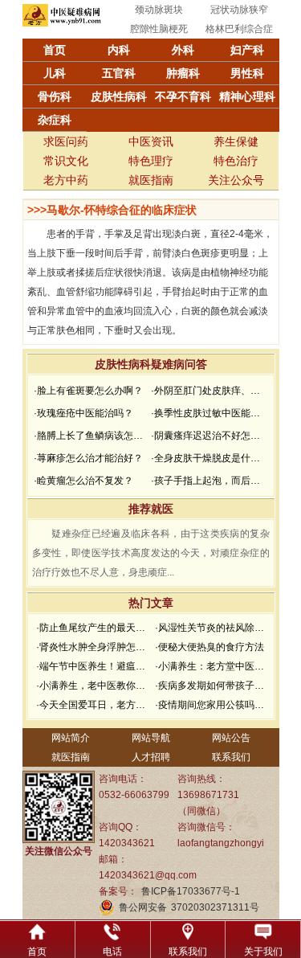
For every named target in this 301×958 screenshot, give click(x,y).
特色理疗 (150, 160)
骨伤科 (54, 96)
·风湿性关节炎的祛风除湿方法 (212, 627)
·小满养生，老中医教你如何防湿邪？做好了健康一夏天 (93, 685)
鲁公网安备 (143, 907)
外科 (183, 49)
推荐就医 (150, 508)
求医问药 (65, 141)
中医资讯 (150, 141)
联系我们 (231, 757)
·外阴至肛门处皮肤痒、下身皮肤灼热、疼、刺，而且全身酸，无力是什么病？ (208, 390)
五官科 (119, 73)
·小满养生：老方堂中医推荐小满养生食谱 (212, 666)
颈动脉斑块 (159, 9)
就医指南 (150, 180)
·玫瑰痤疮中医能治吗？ (83, 413)
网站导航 (151, 737)
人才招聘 (151, 757)
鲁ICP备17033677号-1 (190, 891)
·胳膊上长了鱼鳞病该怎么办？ (91, 435)
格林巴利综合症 (239, 29)
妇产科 (247, 49)
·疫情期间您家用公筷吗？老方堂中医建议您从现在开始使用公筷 (212, 704)
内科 (119, 49)
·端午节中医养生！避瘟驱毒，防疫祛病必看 (93, 666)
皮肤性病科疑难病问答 (151, 364)
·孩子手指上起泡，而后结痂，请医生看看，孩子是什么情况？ (208, 480)
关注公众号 (236, 180)
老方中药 (65, 180)
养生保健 (236, 141)
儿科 (54, 73)
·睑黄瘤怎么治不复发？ (83, 480)
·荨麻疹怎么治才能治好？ (88, 458)
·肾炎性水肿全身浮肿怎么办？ (93, 647)
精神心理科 (247, 96)
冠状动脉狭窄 (239, 9)
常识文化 (65, 160)
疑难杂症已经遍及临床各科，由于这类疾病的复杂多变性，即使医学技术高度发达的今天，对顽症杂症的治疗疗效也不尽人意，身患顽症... (151, 553)
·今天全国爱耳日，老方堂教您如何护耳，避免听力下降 (93, 704)
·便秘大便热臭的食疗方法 (209, 647)
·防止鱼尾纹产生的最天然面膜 (93, 627)
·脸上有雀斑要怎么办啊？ (88, 390)
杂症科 (54, 119)
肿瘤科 (183, 73)
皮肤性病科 (119, 96)
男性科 (247, 73)
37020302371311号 (215, 907)
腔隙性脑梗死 (159, 29)
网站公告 (231, 737)
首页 (54, 49)
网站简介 (70, 737)
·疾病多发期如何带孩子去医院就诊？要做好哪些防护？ (212, 685)
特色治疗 (236, 160)
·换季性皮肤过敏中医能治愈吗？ (208, 413)
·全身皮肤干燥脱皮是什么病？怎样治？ (208, 458)
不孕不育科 (183, 96)
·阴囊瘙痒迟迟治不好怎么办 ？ (208, 435)
